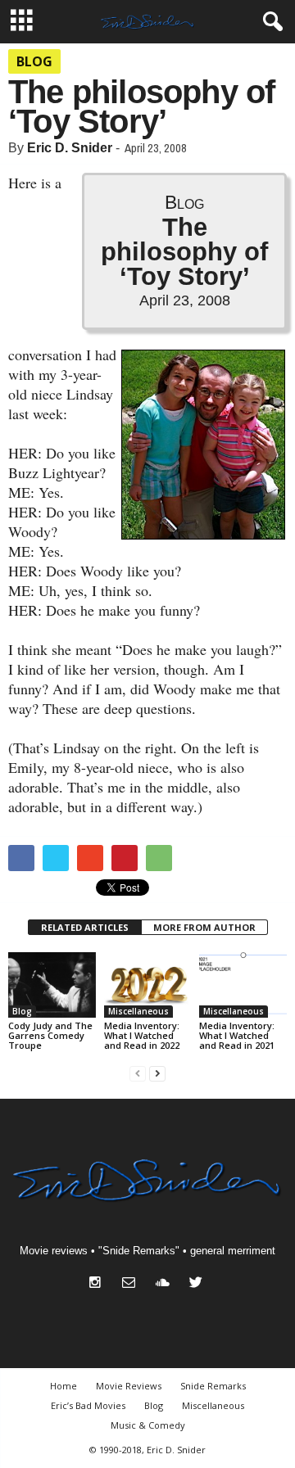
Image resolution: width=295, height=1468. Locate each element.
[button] (270, 22)
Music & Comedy (148, 1425)
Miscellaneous (138, 1011)
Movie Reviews (128, 1386)
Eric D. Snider (69, 148)
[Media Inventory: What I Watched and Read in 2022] (148, 985)
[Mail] (132, 1284)
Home (63, 1386)
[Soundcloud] (166, 1284)
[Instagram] (99, 1284)
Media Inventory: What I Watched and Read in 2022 (141, 1035)
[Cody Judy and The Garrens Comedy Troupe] (52, 985)
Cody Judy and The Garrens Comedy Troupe (50, 1035)
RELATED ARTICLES (85, 927)
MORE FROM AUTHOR (204, 927)
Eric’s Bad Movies (88, 1405)
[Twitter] (198, 1284)
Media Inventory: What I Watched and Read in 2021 (237, 1035)
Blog (34, 61)
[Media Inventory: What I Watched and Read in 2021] (243, 985)
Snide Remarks (213, 1386)
